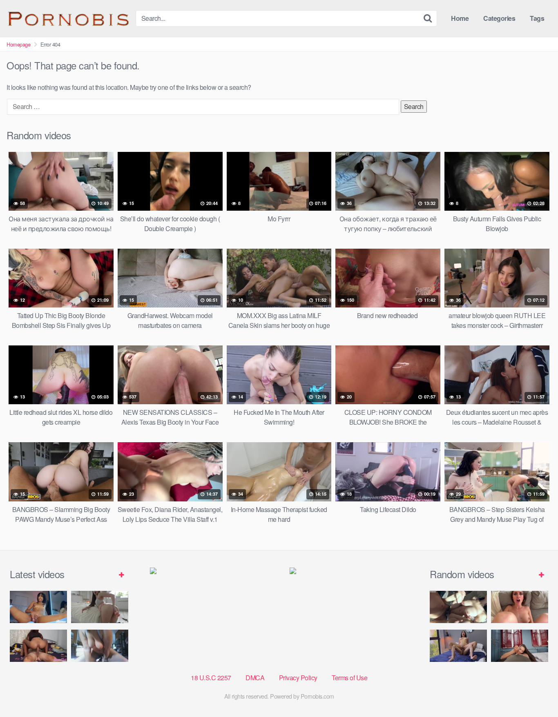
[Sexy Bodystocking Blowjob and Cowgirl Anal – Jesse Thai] (38, 646)
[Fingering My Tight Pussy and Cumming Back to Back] (38, 607)
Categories (499, 18)
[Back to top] (535, 691)
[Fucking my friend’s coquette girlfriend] (458, 646)
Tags (537, 18)
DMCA (255, 677)
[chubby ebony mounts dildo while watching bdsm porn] (99, 646)
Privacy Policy (298, 677)
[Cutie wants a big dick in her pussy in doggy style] (99, 607)
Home (460, 18)
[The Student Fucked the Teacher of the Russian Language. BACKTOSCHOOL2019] (519, 607)
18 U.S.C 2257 (211, 677)
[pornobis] (68, 18)
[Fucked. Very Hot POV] (519, 646)
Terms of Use (349, 677)
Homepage (18, 44)
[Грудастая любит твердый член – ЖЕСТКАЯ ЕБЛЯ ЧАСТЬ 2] (458, 607)
